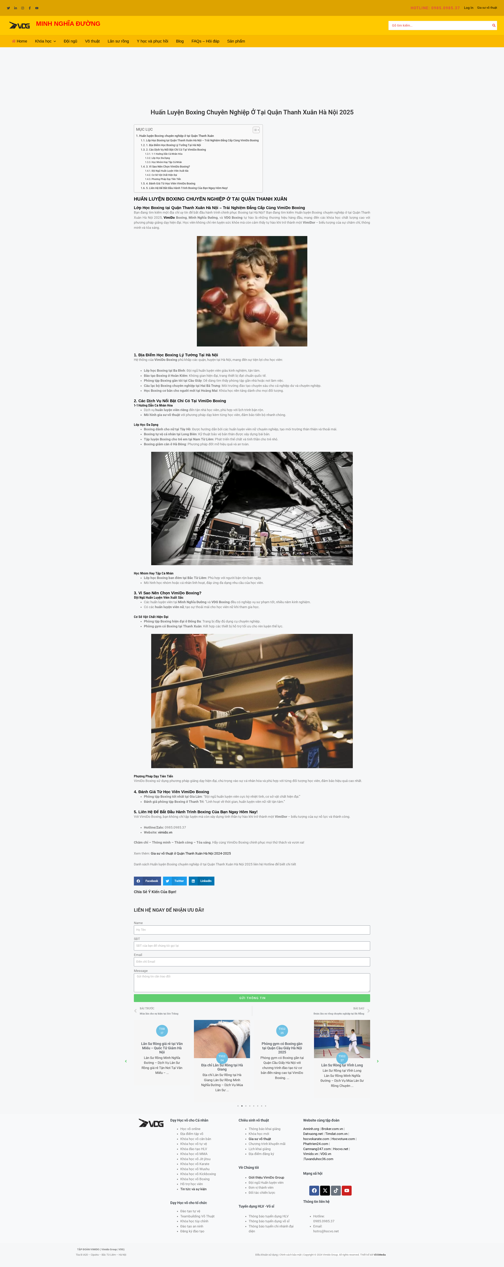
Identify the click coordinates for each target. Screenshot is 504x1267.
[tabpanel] (162, 1052)
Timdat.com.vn (336, 1134)
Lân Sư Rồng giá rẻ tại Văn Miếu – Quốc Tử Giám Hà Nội (162, 1048)
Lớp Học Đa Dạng (161, 158)
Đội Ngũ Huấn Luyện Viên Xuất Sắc (170, 170)
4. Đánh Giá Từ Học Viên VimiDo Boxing (170, 183)
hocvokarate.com (316, 1139)
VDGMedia (380, 1254)
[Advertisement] (252, 76)
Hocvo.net (340, 1149)
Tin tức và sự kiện (193, 1189)
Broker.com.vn (332, 1129)
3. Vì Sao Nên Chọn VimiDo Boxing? (168, 166)
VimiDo (169, 218)
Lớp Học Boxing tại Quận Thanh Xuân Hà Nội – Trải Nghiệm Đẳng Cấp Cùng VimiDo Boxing (202, 140)
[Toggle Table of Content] (254, 130)
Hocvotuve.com (343, 1139)
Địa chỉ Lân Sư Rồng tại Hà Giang (222, 1067)
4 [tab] (250, 1106)
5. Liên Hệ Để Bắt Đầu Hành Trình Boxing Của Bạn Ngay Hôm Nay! (187, 188)
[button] (435, 8)
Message (141, 971)
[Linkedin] (15, 8)
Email (138, 955)
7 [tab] (262, 1106)
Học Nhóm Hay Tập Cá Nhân (167, 162)
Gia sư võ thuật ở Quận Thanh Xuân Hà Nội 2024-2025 (191, 853)
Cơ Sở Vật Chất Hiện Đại (164, 174)
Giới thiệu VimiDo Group (266, 1177)
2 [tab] (242, 1106)
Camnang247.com (317, 1149)
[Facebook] (29, 8)
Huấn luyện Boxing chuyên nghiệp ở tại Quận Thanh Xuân (176, 136)
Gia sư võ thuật (487, 7)
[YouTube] (36, 8)
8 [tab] (266, 1106)
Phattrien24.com (315, 1144)
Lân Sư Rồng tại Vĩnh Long (342, 1065)
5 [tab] (254, 1106)
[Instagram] (22, 8)
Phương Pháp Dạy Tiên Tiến (166, 179)
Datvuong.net (313, 1134)
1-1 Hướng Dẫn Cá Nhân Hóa (167, 153)
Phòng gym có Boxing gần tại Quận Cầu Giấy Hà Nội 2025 (282, 1048)
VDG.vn (325, 1154)
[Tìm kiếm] (494, 25)
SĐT (137, 939)
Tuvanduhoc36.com (318, 1159)
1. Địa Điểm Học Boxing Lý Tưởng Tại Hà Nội (173, 145)
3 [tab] (246, 1106)
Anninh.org (311, 1129)
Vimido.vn (310, 1154)
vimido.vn (165, 832)
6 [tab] (258, 1106)
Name (138, 923)
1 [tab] (238, 1106)
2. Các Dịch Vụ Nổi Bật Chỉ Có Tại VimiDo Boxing (176, 149)
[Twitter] (8, 8)
